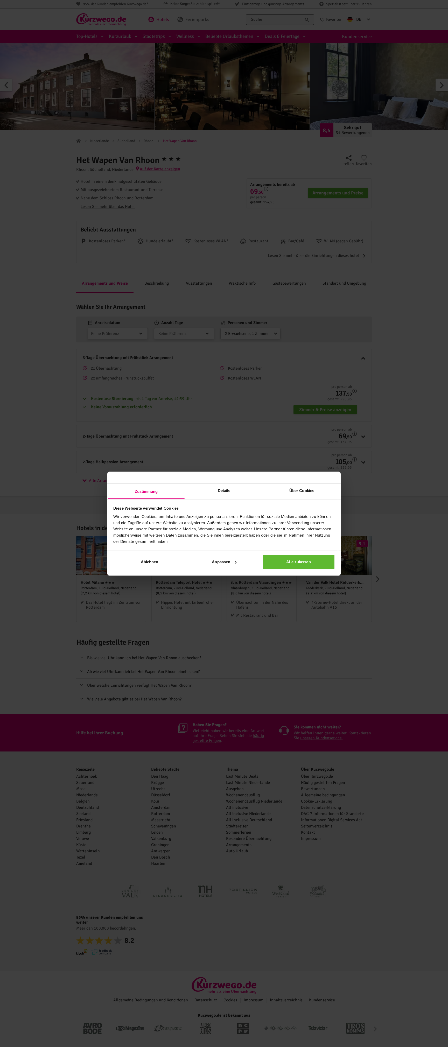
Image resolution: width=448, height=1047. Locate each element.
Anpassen (221, 562)
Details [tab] (224, 490)
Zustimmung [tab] (146, 491)
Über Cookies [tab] (301, 490)
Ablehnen (149, 562)
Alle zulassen (298, 562)
